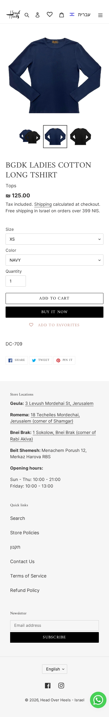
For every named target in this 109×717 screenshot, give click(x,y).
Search (17, 518)
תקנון (15, 547)
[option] (81, 14)
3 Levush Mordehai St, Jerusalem (59, 403)
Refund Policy (25, 590)
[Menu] (100, 14)
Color (11, 250)
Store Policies (24, 532)
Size (10, 229)
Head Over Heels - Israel (62, 700)
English (53, 669)
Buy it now (54, 312)
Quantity (14, 271)
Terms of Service (28, 576)
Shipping (43, 204)
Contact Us (22, 561)
